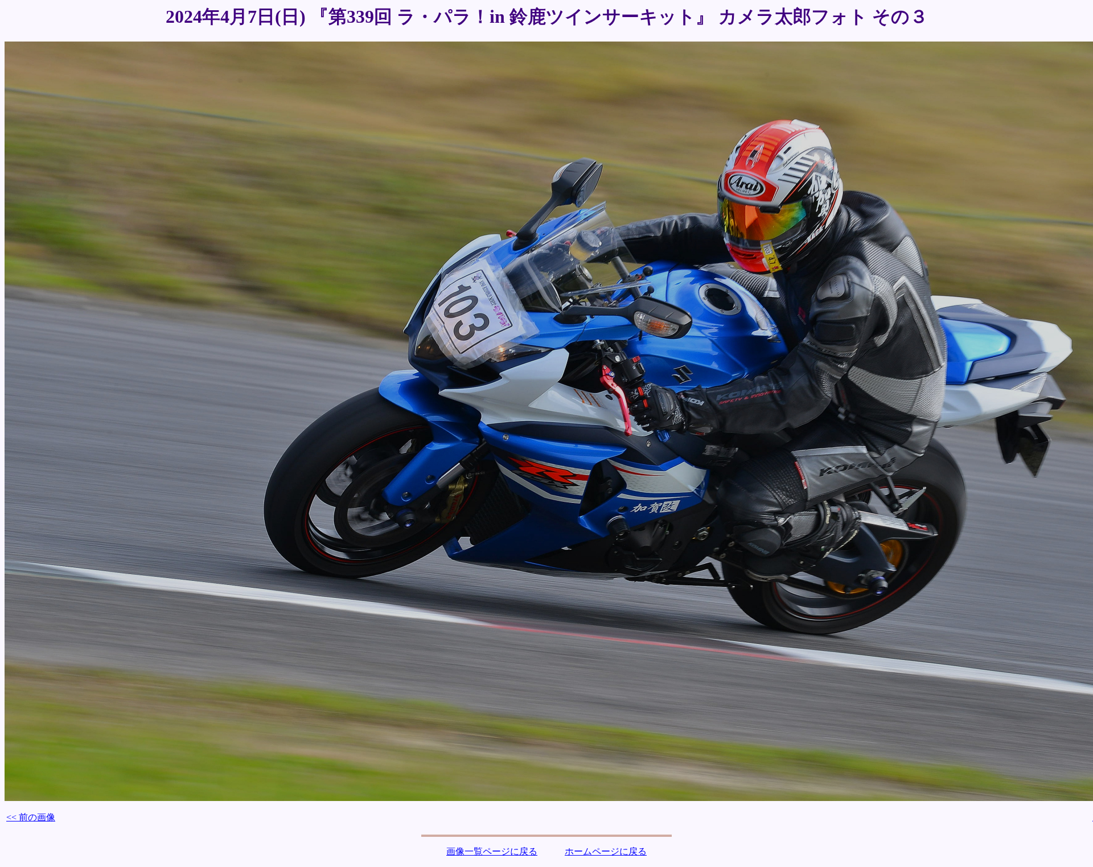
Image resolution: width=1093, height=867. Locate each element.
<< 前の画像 (30, 817)
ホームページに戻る (606, 851)
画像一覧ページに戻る (491, 851)
